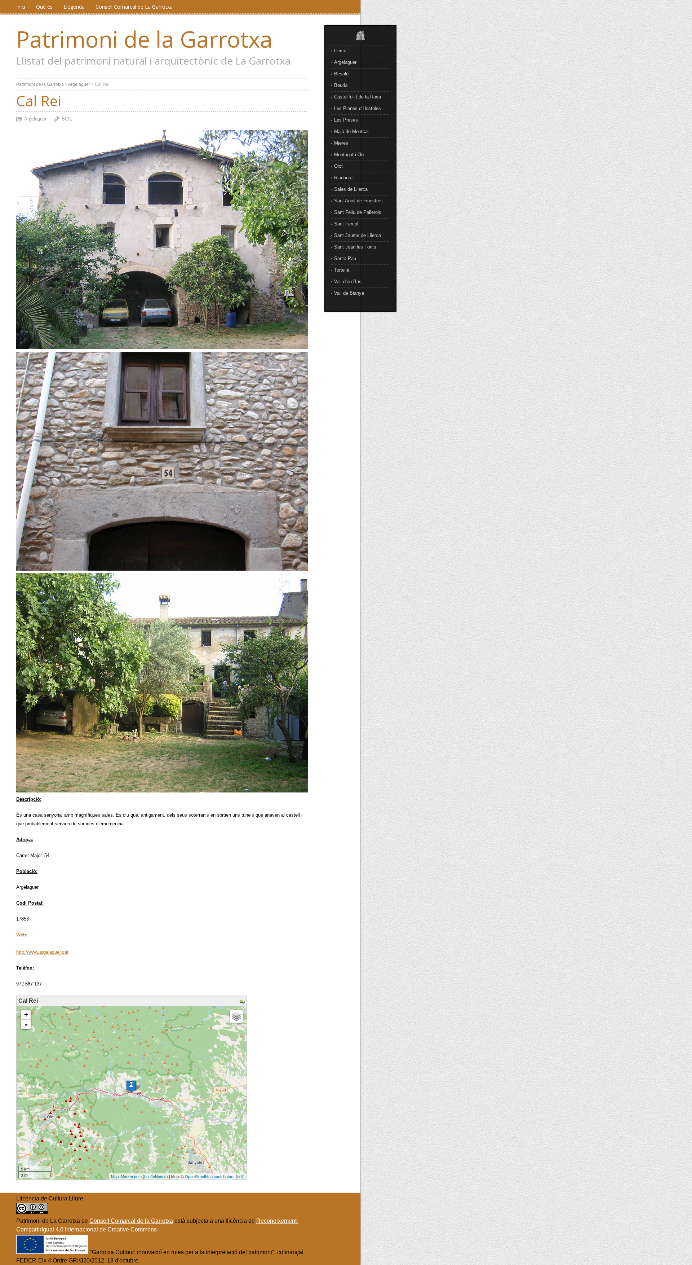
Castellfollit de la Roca (357, 97)
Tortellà (341, 270)
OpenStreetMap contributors (210, 1176)
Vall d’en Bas (347, 281)
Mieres (341, 143)
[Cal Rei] (131, 1086)
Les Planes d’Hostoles (357, 108)
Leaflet (150, 1176)
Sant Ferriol (346, 224)
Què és (44, 6)
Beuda (340, 85)
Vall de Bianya (349, 293)
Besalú (341, 73)
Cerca (340, 50)
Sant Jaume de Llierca (357, 235)
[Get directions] (243, 1002)
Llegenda (74, 6)
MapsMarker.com (126, 1176)
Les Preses (346, 120)
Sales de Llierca (351, 189)
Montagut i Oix (349, 154)
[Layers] (236, 1016)
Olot (338, 166)
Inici (20, 6)
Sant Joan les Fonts (355, 247)
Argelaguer (345, 62)
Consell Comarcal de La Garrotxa (134, 6)
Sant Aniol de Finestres (358, 200)
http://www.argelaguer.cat (42, 952)
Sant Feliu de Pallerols (357, 212)
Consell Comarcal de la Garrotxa (131, 1221)
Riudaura (343, 177)
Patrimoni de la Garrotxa (144, 39)
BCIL (67, 119)
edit (240, 1176)
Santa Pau (345, 258)
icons (162, 1176)
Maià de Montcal (351, 131)
